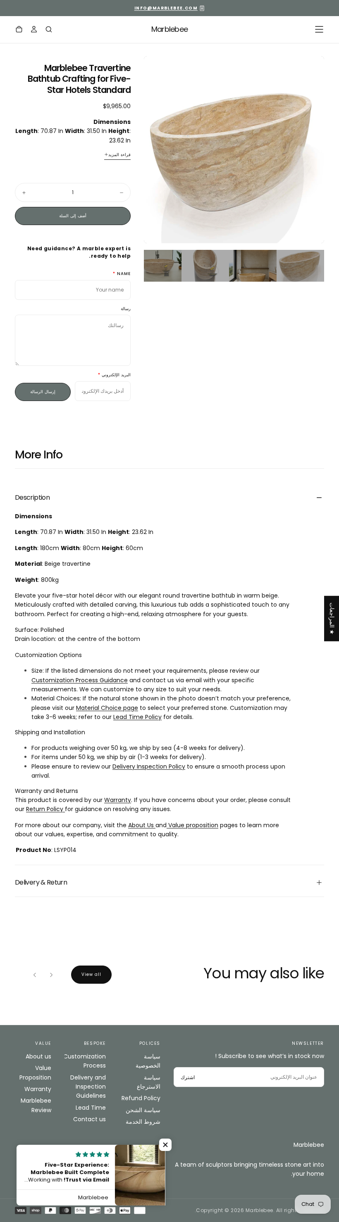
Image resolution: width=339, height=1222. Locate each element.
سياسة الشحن (143, 1110)
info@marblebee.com (166, 8)
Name (124, 274)
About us (38, 1056)
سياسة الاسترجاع (148, 1082)
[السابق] (51, 975)
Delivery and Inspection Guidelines (88, 1086)
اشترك (188, 1077)
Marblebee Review (36, 1105)
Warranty (37, 1089)
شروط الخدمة (143, 1122)
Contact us (89, 1119)
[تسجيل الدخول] (34, 30)
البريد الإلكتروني (116, 375)
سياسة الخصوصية (148, 1061)
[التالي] (35, 975)
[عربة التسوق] (19, 30)
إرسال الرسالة (42, 392)
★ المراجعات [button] (332, 618)
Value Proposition (35, 1072)
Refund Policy (141, 1098)
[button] (319, 29)
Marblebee (309, 1145)
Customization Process (85, 1061)
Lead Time (91, 1107)
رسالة (126, 309)
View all (91, 974)
